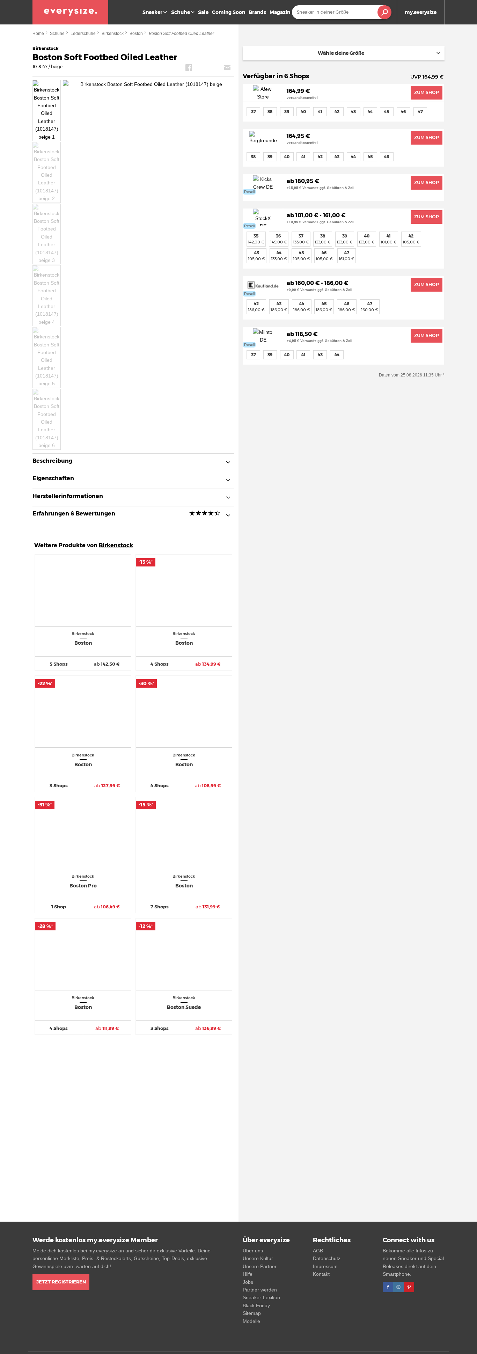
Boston (136, 33)
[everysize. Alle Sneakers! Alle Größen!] (70, 12)
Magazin (280, 12)
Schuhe (180, 12)
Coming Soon (228, 12)
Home (38, 33)
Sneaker (152, 12)
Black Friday (256, 1305)
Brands (257, 12)
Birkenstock (113, 33)
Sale (203, 12)
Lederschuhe (83, 33)
